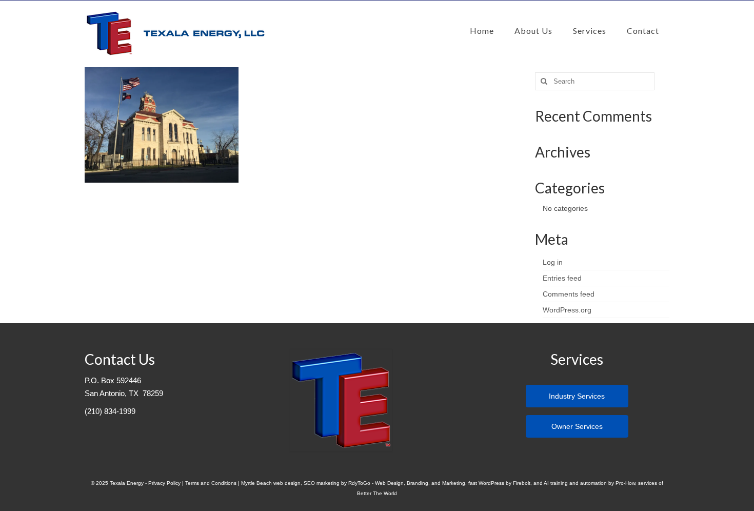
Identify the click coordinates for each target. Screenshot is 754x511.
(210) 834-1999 (110, 411)
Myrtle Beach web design (271, 483)
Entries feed (562, 278)
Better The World (377, 493)
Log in (553, 262)
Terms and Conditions (210, 483)
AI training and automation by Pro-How (589, 483)
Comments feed (568, 294)
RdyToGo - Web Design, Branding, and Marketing (406, 483)
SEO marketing (322, 483)
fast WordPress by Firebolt (499, 483)
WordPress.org (567, 310)
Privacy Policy (164, 483)
